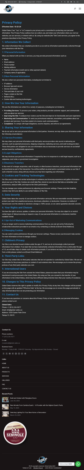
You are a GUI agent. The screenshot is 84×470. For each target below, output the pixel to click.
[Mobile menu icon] (80, 9)
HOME (4, 363)
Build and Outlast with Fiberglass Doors (23, 398)
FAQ (3, 384)
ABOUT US (5, 368)
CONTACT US (6, 389)
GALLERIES (6, 380)
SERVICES (5, 376)
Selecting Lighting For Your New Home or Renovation (28, 412)
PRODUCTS (6, 372)
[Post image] (5, 399)
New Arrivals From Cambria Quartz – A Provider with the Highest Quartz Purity (36, 405)
